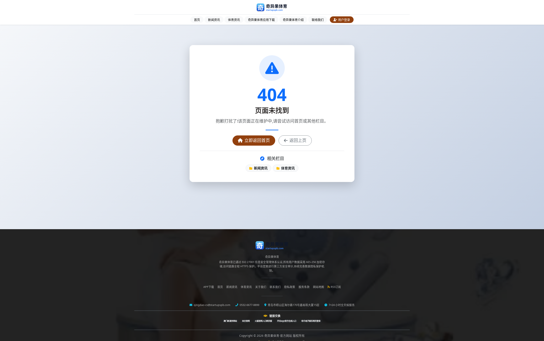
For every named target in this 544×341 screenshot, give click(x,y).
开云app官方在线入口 (286, 321)
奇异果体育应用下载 (261, 20)
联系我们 (275, 287)
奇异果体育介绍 (293, 20)
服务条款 (304, 287)
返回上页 (297, 140)
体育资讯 (234, 20)
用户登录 (344, 20)
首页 (197, 20)
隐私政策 (289, 287)
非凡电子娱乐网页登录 (310, 321)
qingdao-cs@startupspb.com (211, 305)
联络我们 (318, 20)
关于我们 (260, 287)
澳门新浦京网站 (230, 321)
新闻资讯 (214, 20)
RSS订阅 (336, 287)
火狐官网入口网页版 (263, 321)
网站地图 (318, 287)
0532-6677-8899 (249, 305)
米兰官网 (246, 321)
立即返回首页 (257, 140)
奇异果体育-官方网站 (278, 336)
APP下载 (208, 287)
